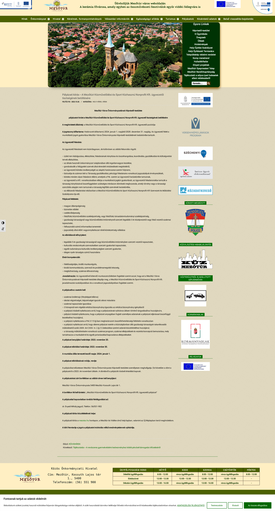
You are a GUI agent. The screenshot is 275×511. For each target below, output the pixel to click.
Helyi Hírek (97, 102)
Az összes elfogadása (257, 505)
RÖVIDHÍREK (74, 444)
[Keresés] (208, 83)
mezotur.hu (84, 420)
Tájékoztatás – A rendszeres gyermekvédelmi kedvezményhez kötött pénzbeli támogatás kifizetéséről (116, 447)
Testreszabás (217, 505)
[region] (137, 503)
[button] (40, 19)
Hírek (105, 102)
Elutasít (235, 505)
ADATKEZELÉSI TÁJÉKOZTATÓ (191, 505)
